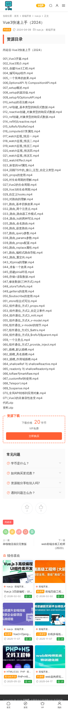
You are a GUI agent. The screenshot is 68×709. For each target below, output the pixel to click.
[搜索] (50, 5)
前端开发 (51, 29)
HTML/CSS (13, 671)
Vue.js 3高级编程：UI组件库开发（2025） (17, 591)
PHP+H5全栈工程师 (17, 677)
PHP (22, 671)
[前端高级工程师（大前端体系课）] (50, 571)
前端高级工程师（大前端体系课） (50, 591)
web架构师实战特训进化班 (50, 677)
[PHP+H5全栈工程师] (18, 656)
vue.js (39, 29)
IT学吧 (8, 5)
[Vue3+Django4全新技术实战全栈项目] (18, 614)
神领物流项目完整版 (15, 544)
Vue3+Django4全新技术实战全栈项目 (18, 634)
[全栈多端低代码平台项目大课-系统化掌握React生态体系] (50, 614)
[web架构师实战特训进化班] (50, 656)
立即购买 (34, 436)
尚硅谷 (8, 522)
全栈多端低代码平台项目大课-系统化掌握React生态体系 (50, 634)
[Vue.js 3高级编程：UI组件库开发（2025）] (18, 571)
